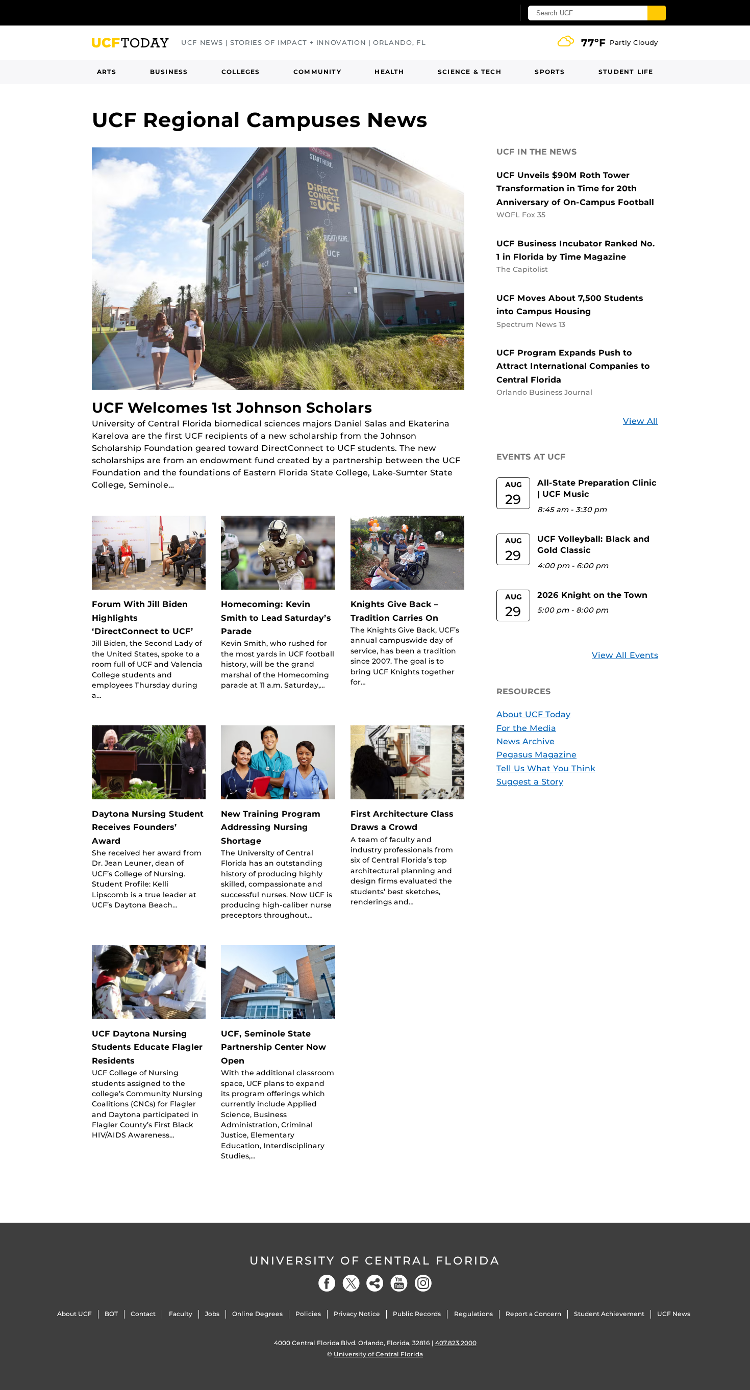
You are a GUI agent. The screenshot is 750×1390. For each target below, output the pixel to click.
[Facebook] (327, 1283)
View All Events (625, 655)
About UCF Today (533, 714)
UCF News (673, 1314)
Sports (550, 71)
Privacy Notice (357, 1314)
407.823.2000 (456, 1343)
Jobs (212, 1314)
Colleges (240, 71)
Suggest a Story (529, 782)
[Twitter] (351, 1283)
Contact (143, 1314)
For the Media (526, 728)
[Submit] (656, 13)
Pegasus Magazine (536, 755)
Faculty (180, 1314)
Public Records (417, 1314)
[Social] (375, 1283)
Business (169, 71)
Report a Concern (533, 1314)
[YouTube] (399, 1283)
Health (389, 71)
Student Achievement (609, 1314)
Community (317, 71)
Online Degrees (257, 1314)
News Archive (525, 741)
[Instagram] (423, 1283)
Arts (107, 71)
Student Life (625, 71)
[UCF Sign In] (481, 13)
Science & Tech (470, 71)
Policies (308, 1314)
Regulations (473, 1314)
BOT (111, 1314)
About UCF (74, 1314)
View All (640, 421)
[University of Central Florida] (166, 12)
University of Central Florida (375, 1261)
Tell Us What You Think (545, 768)
